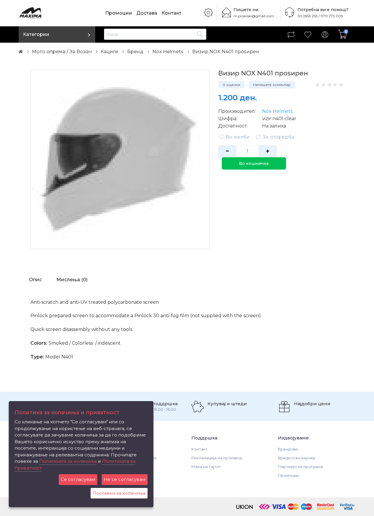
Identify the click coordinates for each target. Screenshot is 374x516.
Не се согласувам (125, 479)
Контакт (171, 13)
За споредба (278, 137)
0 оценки (231, 84)
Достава (146, 13)
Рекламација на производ (216, 457)
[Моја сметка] (324, 34)
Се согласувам (78, 479)
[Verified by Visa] (347, 506)
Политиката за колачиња (68, 461)
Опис (35, 279)
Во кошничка (254, 163)
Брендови (288, 449)
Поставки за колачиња (119, 493)
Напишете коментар (272, 84)
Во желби (238, 137)
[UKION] (244, 506)
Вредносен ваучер (297, 457)
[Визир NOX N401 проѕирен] (119, 159)
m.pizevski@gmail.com (253, 16)
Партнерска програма (300, 466)
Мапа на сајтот (206, 466)
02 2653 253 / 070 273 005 (320, 16)
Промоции (118, 13)
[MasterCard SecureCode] (325, 506)
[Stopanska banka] (264, 506)
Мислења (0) (72, 279)
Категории (36, 34)
